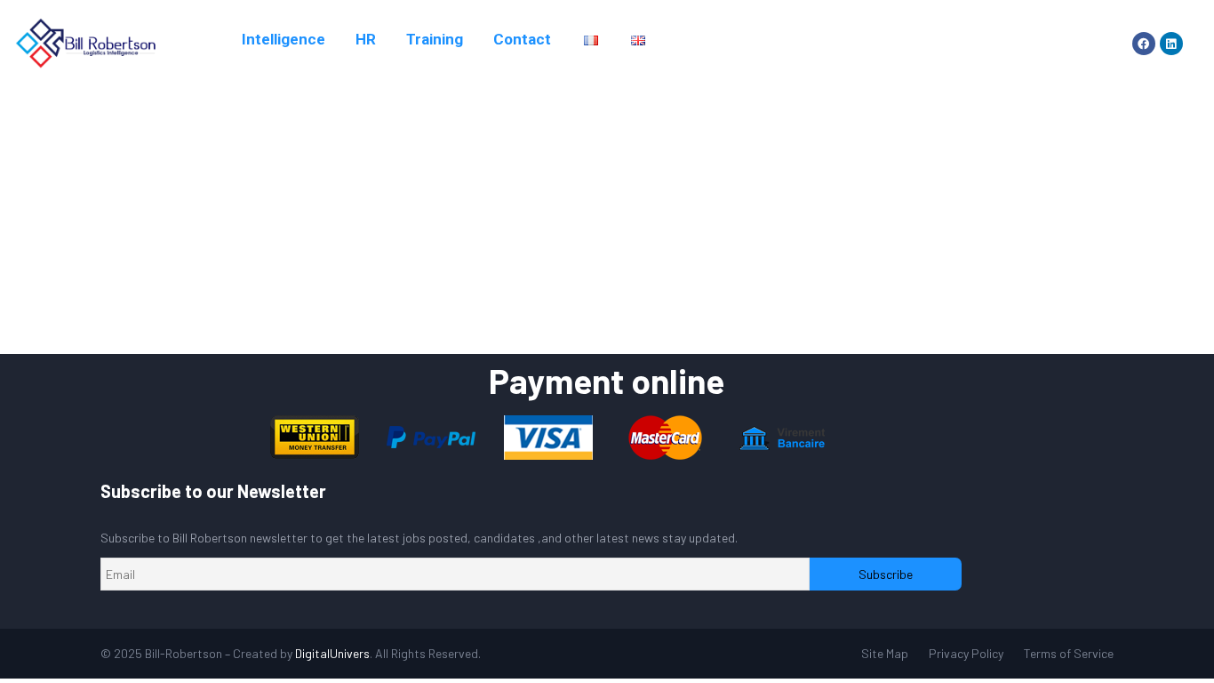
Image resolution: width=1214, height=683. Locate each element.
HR (365, 39)
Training (434, 39)
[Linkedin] (1171, 43)
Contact (522, 39)
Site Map (884, 653)
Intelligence (283, 39)
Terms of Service (1069, 653)
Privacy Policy (966, 653)
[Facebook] (1143, 43)
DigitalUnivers (332, 653)
